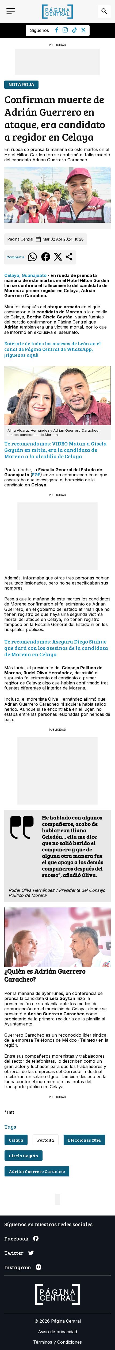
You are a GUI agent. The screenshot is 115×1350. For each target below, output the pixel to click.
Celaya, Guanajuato (25, 275)
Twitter (14, 1253)
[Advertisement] (57, 62)
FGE (36, 474)
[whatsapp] (32, 261)
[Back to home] (57, 11)
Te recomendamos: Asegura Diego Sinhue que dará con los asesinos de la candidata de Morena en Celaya (56, 648)
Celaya (16, 1140)
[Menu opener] (10, 11)
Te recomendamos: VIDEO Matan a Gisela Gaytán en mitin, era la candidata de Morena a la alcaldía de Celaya (55, 450)
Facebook (16, 1238)
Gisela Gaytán (23, 1155)
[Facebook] (56, 31)
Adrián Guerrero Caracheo (37, 1171)
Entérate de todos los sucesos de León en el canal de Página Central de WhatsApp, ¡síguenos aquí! (52, 349)
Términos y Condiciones (57, 1342)
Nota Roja (21, 84)
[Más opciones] (69, 260)
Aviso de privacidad (57, 1331)
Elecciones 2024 (84, 1140)
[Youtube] (65, 31)
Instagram (17, 1267)
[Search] (104, 11)
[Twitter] (83, 30)
